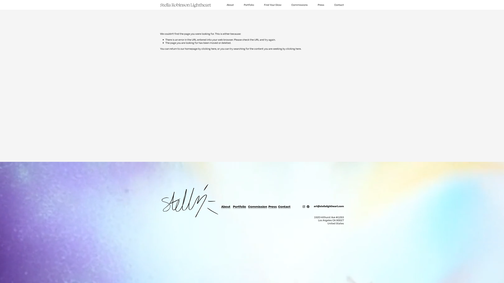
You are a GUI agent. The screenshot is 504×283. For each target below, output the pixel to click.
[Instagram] (304, 206)
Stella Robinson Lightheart (185, 4)
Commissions (299, 4)
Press (321, 4)
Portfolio (249, 4)
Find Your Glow (272, 4)
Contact (339, 4)
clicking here (208, 48)
